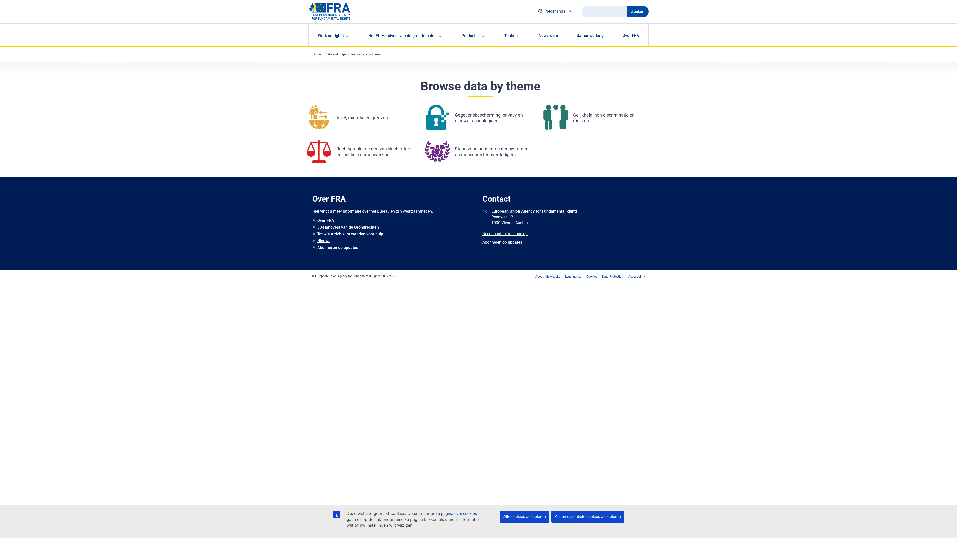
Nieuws (323, 240)
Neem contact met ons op (505, 233)
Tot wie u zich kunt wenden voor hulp (350, 234)
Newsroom (548, 35)
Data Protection (612, 276)
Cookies (591, 276)
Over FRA (630, 35)
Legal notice (573, 276)
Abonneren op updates (337, 247)
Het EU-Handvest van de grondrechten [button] (402, 35)
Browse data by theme (365, 54)
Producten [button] (470, 35)
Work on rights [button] (331, 35)
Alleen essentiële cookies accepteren (588, 516)
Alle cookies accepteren (524, 516)
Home (317, 54)
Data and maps (335, 54)
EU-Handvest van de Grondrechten (348, 227)
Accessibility (636, 276)
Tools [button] (509, 35)
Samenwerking (590, 35)
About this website (547, 276)
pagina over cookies (459, 513)
